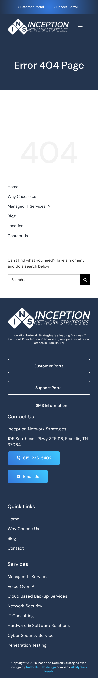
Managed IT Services (28, 576)
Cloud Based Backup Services (37, 596)
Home (13, 519)
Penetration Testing (27, 645)
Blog (12, 538)
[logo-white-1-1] (38, 20)
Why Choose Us (23, 528)
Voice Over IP (21, 586)
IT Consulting (21, 615)
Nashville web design (41, 667)
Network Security (25, 606)
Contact (16, 548)
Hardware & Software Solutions (39, 625)
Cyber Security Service (31, 635)
